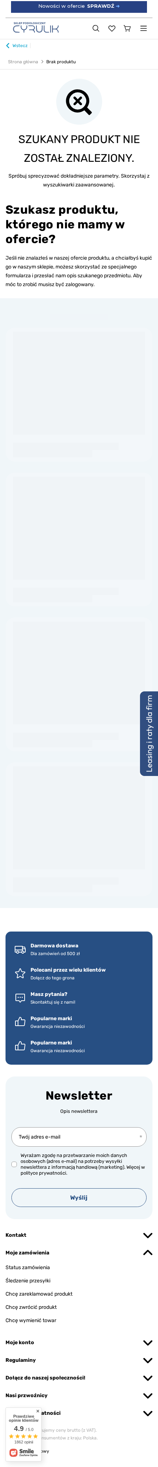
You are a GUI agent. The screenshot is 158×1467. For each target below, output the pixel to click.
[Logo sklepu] (36, 27)
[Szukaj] (96, 28)
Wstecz (20, 45)
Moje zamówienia (27, 1253)
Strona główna (23, 61)
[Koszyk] (127, 28)
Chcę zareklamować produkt (39, 1294)
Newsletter (79, 1096)
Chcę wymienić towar (31, 1320)
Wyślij (78, 1197)
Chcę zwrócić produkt (31, 1307)
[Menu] (143, 28)
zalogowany (79, 284)
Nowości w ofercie (79, 6)
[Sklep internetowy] (79, 1451)
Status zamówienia (28, 1267)
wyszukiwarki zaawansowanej (78, 185)
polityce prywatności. (44, 1173)
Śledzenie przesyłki (28, 1281)
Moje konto (20, 1342)
